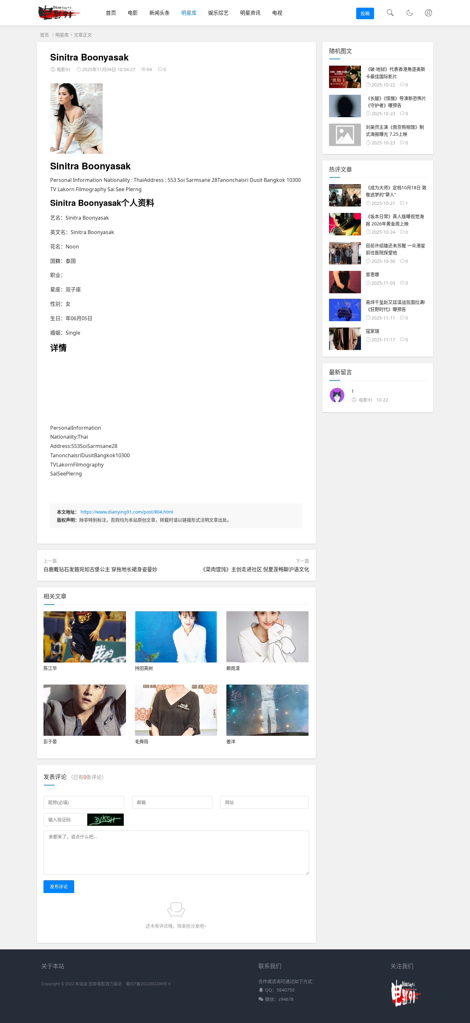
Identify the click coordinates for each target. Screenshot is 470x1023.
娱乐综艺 (218, 12)
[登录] (428, 13)
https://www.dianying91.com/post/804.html (127, 512)
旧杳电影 (97, 983)
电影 (133, 12)
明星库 (189, 12)
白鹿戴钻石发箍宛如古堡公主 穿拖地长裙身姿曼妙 (100, 569)
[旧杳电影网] (59, 19)
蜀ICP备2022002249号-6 (148, 983)
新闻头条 (159, 12)
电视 (277, 12)
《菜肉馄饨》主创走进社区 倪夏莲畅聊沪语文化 (254, 569)
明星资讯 (250, 12)
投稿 (365, 13)
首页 (111, 12)
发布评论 (59, 886)
